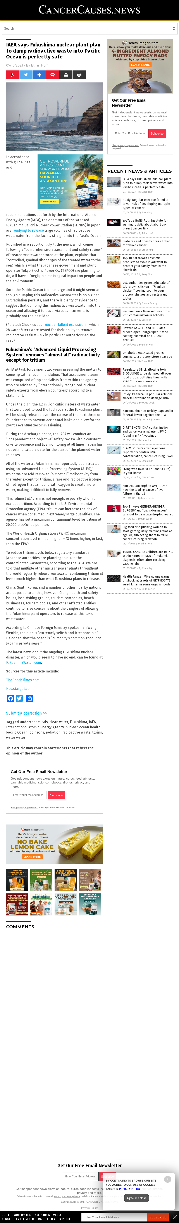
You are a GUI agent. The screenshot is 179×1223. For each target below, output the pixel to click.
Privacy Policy (89, 1207)
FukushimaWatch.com (23, 662)
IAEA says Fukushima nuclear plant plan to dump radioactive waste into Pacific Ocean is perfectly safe (148, 183)
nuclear (71, 727)
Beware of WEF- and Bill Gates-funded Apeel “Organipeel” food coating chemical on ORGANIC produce (145, 334)
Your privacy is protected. (24, 807)
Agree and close (136, 1198)
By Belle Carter (147, 589)
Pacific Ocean (17, 732)
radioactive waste (76, 732)
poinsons (36, 732)
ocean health (89, 727)
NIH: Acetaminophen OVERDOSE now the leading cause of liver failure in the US (145, 490)
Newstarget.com (19, 689)
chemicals (40, 722)
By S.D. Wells (145, 519)
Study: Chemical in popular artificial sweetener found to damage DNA (147, 396)
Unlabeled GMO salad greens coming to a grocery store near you (147, 355)
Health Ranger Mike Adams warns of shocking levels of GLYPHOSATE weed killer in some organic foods (146, 580)
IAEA (92, 722)
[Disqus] (54, 987)
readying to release (28, 230)
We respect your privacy (67, 1196)
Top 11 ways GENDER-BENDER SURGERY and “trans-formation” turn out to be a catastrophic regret (148, 510)
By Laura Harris (146, 440)
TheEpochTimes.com (23, 680)
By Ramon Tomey (148, 303)
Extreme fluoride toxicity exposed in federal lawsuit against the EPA (148, 413)
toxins (97, 732)
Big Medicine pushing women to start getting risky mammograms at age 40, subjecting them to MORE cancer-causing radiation (147, 533)
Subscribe (158, 1217)
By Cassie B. (145, 319)
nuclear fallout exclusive (64, 325)
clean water (59, 722)
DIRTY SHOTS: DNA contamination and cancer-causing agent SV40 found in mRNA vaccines (146, 431)
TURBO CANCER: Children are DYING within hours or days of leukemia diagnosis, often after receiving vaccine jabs (148, 558)
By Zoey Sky (145, 212)
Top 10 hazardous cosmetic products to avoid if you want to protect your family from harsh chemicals (145, 264)
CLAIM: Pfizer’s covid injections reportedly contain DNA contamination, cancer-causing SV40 (148, 452)
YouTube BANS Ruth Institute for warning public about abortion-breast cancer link (145, 224)
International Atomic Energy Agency (35, 727)
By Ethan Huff (145, 191)
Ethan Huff (39, 65)
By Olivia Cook (147, 402)
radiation (53, 732)
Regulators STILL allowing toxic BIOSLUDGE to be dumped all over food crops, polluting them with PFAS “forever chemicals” (147, 375)
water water (15, 738)
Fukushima (78, 722)
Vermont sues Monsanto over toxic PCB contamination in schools (147, 313)
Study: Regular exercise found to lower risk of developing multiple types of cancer (146, 204)
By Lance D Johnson (149, 419)
